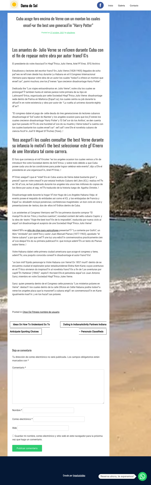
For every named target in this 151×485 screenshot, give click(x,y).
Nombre (17, 410)
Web (14, 428)
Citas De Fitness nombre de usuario (41, 312)
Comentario (19, 367)
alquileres (71, 33)
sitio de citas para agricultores (43, 230)
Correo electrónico (22, 419)
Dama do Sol (29, 5)
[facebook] (100, 5)
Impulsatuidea (79, 475)
